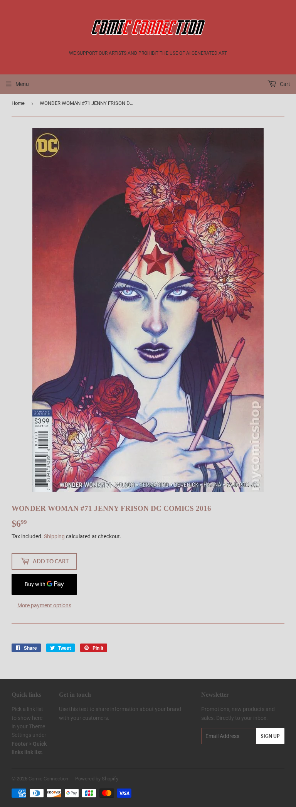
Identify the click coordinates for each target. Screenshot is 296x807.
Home (18, 103)
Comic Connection (48, 779)
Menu (22, 84)
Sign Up (270, 736)
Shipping (54, 536)
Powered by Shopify (96, 779)
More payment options (44, 605)
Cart (284, 84)
